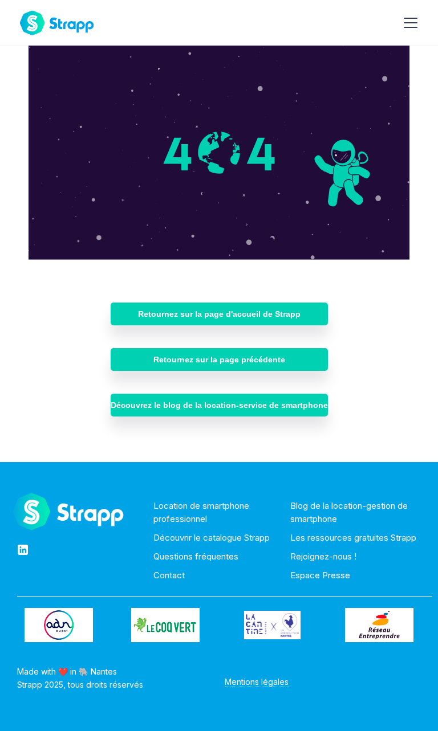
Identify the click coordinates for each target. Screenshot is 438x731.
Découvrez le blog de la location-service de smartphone (219, 405)
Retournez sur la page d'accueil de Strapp (219, 313)
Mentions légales (257, 682)
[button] (408, 22)
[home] (56, 22)
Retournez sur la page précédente (219, 359)
